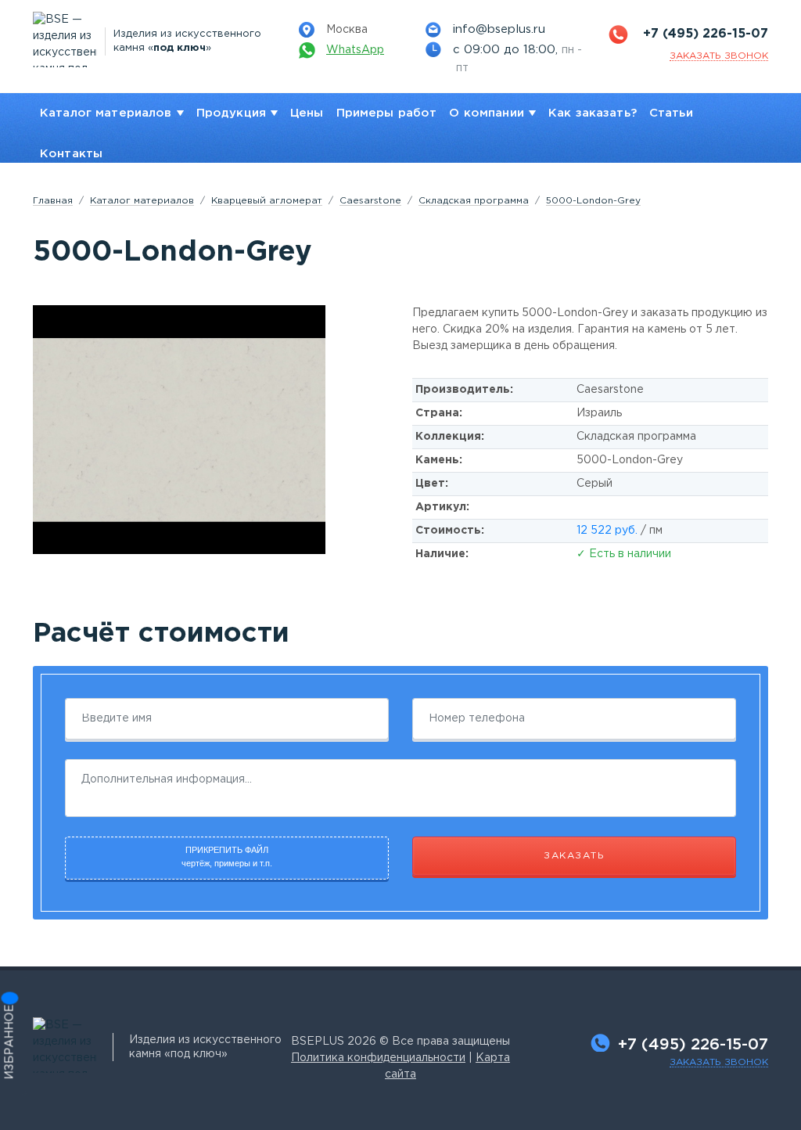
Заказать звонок (719, 1062)
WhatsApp (355, 50)
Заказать (574, 855)
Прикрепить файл (226, 856)
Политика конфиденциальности (378, 1058)
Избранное (10, 1042)
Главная (53, 200)
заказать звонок (719, 56)
